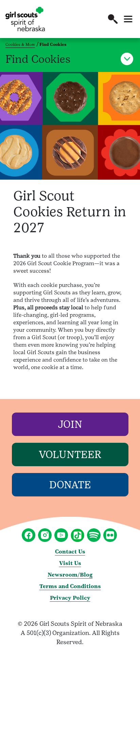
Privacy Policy (70, 598)
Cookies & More (20, 44)
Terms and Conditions (70, 586)
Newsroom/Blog (70, 574)
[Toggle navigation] (128, 19)
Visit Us (70, 563)
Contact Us (70, 551)
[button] (113, 19)
